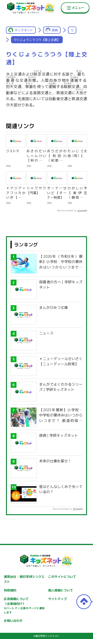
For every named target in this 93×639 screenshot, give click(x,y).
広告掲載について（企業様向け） (24, 605)
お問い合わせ (13, 620)
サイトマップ (57, 599)
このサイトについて (62, 576)
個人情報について (60, 590)
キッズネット (24, 30)
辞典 (55, 30)
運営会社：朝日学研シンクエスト (24, 579)
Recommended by (67, 210)
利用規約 (10, 590)
